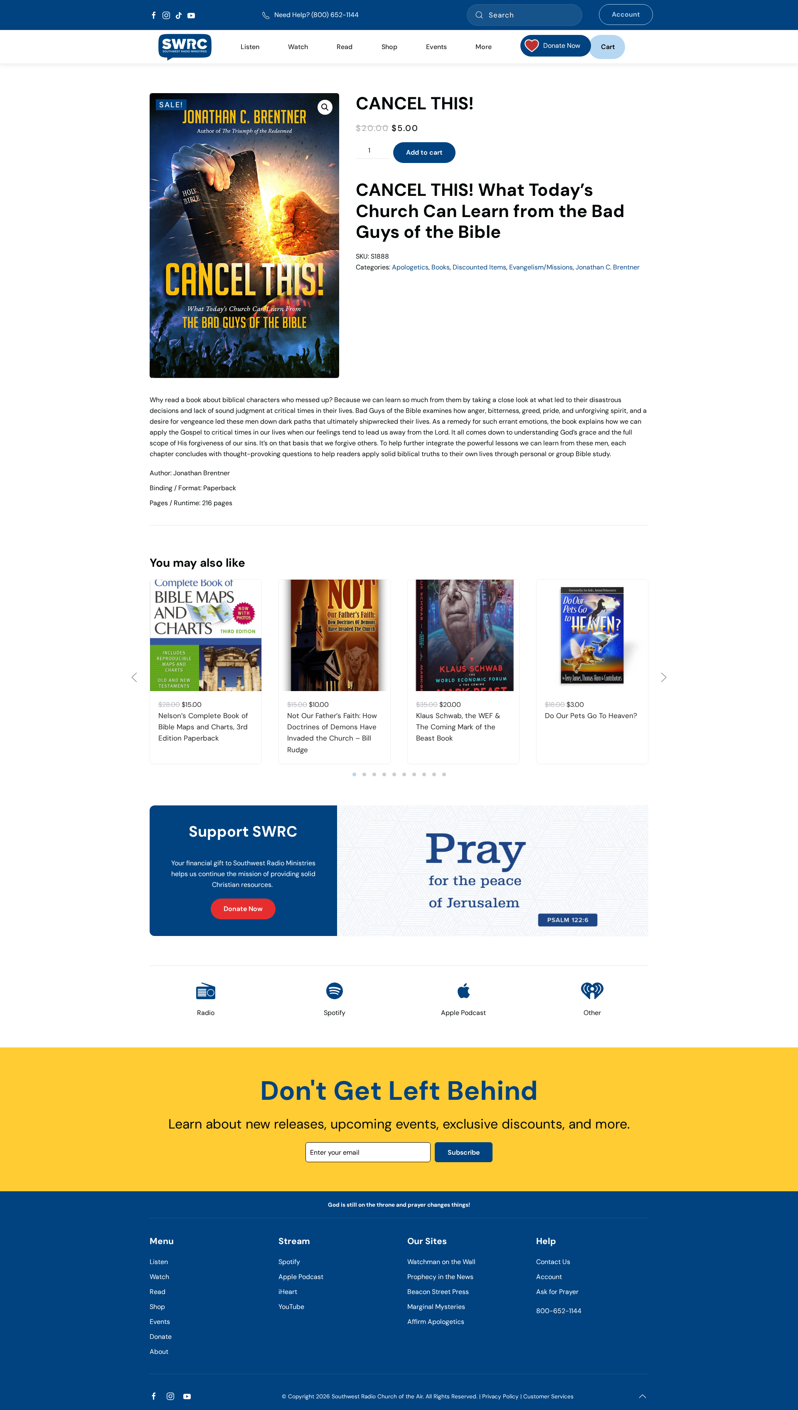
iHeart (287, 1291)
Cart (608, 46)
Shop (389, 46)
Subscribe (464, 1152)
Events (160, 1321)
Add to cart (424, 152)
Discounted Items (479, 267)
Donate (161, 1336)
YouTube (291, 1306)
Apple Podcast (300, 1276)
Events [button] (436, 46)
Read (157, 1291)
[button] (325, 107)
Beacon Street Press (438, 1291)
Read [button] (344, 46)
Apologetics (410, 267)
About (159, 1351)
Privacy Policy (500, 1396)
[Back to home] (185, 47)
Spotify (289, 1261)
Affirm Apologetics (435, 1321)
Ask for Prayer (557, 1291)
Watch (159, 1276)
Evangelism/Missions (541, 267)
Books (440, 267)
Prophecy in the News (440, 1276)
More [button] (483, 46)
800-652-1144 (558, 1310)
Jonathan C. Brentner (608, 267)
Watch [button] (298, 46)
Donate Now (243, 908)
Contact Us (553, 1261)
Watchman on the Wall (441, 1261)
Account (626, 14)
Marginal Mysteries (436, 1306)
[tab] (354, 774)
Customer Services (548, 1396)
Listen (250, 46)
